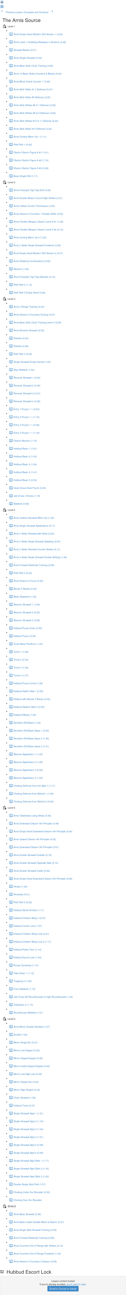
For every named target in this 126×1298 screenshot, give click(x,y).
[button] (2, 3)
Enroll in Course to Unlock (63, 1288)
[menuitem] (2, 7)
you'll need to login (76, 1284)
